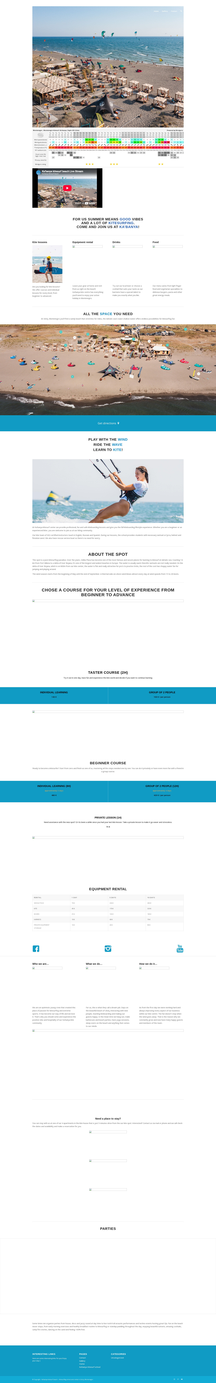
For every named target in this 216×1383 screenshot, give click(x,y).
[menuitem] (156, 11)
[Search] (181, 11)
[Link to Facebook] (178, 2)
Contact (82, 1357)
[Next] (178, 631)
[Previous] (38, 631)
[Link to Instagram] (174, 2)
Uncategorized (117, 1357)
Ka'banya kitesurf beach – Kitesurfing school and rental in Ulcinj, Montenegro (67, 1379)
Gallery (82, 1361)
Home (82, 1364)
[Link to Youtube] (182, 2)
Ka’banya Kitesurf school (89, 1367)
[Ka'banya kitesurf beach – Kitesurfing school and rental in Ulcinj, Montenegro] (43, 11)
